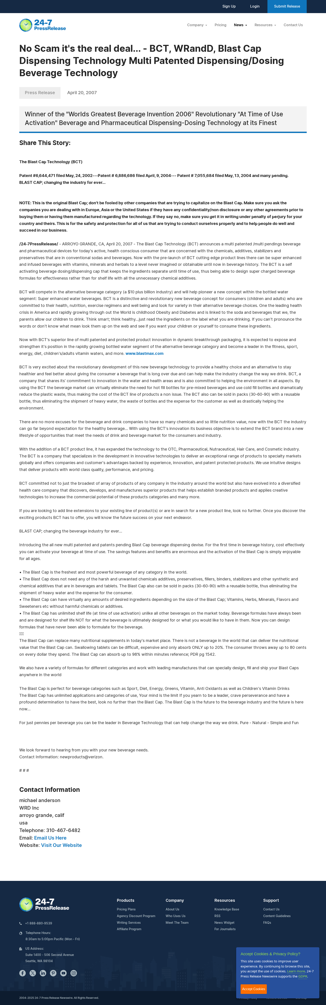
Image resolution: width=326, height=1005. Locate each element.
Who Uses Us (176, 916)
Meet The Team (177, 922)
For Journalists (225, 929)
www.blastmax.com (144, 354)
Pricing (220, 25)
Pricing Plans (126, 909)
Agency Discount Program (136, 916)
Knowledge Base (226, 909)
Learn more (296, 971)
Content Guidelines (277, 916)
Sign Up (229, 6)
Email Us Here (50, 838)
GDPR (302, 976)
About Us (172, 909)
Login (255, 6)
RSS (217, 916)
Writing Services (129, 922)
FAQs (267, 922)
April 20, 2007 (82, 93)
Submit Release (287, 6)
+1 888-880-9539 (38, 923)
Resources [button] (264, 25)
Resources (224, 901)
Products (125, 901)
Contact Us (293, 25)
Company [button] (195, 25)
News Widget (224, 922)
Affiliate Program (129, 929)
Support (271, 901)
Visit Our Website (61, 845)
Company (175, 901)
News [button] (239, 25)
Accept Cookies (253, 989)
